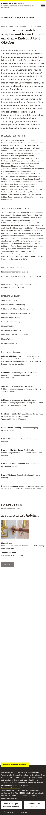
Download (7, 564)
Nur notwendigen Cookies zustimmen (11, 805)
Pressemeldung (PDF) (11, 509)
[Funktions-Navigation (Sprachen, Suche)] (43, 6)
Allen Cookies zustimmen (34, 805)
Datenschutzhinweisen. (10, 788)
